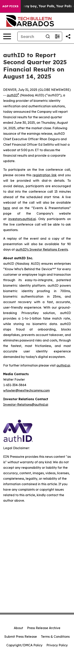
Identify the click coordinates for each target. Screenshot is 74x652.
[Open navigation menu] (7, 36)
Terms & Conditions (55, 636)
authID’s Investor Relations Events (42, 249)
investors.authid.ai (22, 219)
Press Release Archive (43, 628)
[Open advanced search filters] (57, 36)
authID (13, 95)
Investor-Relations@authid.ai (25, 404)
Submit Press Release (20, 636)
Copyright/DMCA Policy (24, 645)
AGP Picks (10, 6)
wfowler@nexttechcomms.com (26, 390)
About (18, 628)
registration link (45, 175)
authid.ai (63, 365)
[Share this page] (68, 36)
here (6, 208)
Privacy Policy (57, 645)
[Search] (47, 36)
